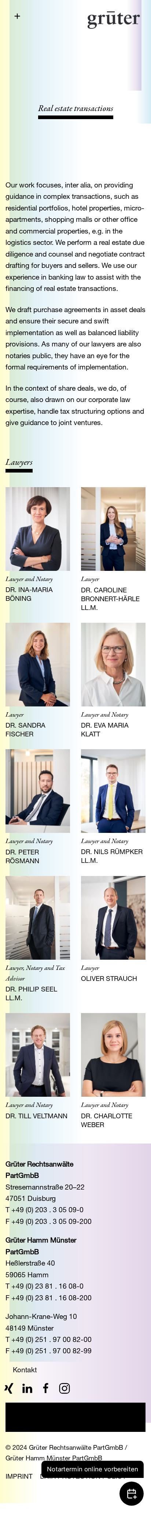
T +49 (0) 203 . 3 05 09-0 (44, 1209)
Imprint (19, 1475)
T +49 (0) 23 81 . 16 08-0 (44, 1286)
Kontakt (25, 1369)
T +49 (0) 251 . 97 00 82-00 (48, 1339)
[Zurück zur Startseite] (114, 20)
